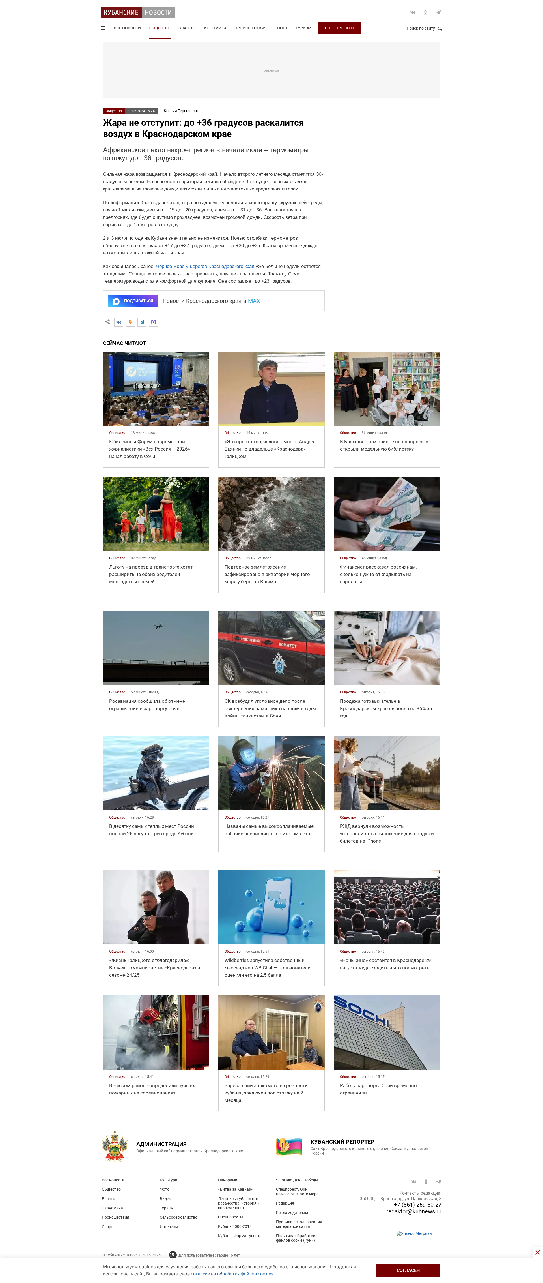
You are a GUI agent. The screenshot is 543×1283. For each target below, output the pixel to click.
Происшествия (250, 28)
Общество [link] (117, 433)
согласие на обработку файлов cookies (232, 1273)
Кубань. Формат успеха (240, 1235)
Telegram (438, 12)
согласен (408, 1270)
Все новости (127, 28)
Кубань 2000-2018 (235, 1226)
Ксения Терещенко (181, 110)
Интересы (169, 1226)
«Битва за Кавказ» (235, 1189)
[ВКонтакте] (118, 322)
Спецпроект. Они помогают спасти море (297, 1191)
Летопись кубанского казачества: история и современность (239, 1203)
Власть (186, 28)
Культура (168, 1180)
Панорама (227, 1180)
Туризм (303, 28)
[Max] (153, 322)
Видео (165, 1198)
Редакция (285, 1203)
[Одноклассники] (130, 322)
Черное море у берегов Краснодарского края (205, 266)
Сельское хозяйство (178, 1217)
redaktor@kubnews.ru (413, 1211)
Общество (160, 28)
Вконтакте (413, 12)
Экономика (214, 28)
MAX (254, 300)
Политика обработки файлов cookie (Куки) (295, 1238)
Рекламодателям (292, 1212)
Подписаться (138, 301)
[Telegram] (141, 322)
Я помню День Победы (297, 1180)
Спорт (281, 28)
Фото (164, 1189)
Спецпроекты (339, 28)
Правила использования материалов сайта (299, 1224)
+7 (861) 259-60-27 (417, 1204)
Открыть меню (103, 29)
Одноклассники (425, 12)
